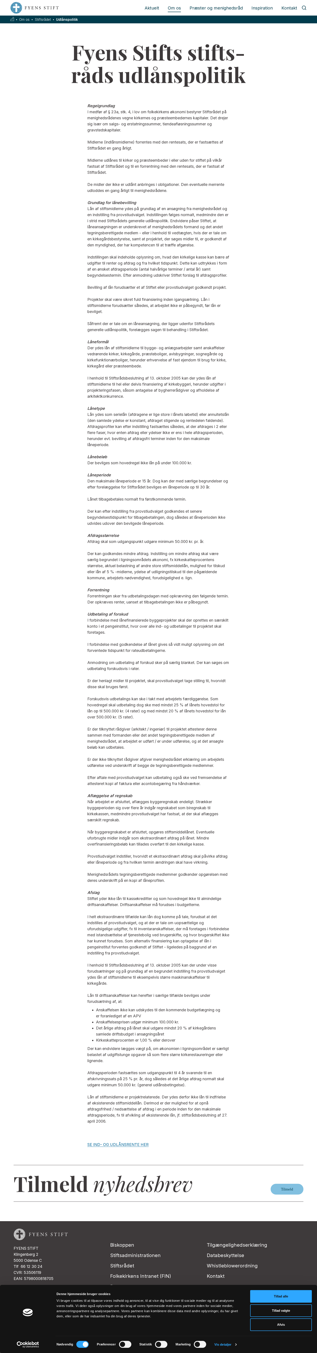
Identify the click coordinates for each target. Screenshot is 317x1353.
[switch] (125, 1344)
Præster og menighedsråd (216, 8)
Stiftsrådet (43, 20)
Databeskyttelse (225, 1255)
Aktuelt (152, 8)
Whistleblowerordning (232, 1265)
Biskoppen (122, 1245)
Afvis (281, 1324)
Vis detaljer (222, 1344)
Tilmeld (287, 1189)
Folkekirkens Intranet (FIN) (140, 1276)
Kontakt (289, 8)
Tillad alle (281, 1296)
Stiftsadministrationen (135, 1255)
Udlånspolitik (67, 20)
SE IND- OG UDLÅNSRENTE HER (118, 1144)
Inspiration (262, 8)
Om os (174, 8)
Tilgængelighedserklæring (237, 1245)
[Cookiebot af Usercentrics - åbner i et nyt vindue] (28, 1344)
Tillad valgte (281, 1310)
